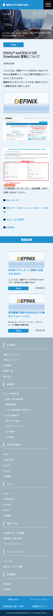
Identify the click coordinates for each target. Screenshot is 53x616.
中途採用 (7, 589)
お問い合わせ (13, 599)
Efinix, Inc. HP (12, 200)
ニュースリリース (15, 551)
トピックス (8, 561)
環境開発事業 (10, 404)
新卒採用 (7, 584)
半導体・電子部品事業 (14, 399)
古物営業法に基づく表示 (13, 606)
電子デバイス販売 (12, 420)
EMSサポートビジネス (14, 426)
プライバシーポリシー (12, 544)
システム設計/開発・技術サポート (18, 410)
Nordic (6, 470)
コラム (10, 484)
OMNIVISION (8, 459)
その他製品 (9, 437)
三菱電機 (7, 476)
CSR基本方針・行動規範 (13, 533)
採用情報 (9, 227)
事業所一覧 (8, 371)
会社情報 (11, 344)
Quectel (6, 465)
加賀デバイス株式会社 (21, 4)
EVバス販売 (10, 431)
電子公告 (7, 376)
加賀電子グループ (39, 606)
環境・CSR (12, 523)
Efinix (5, 454)
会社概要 (7, 365)
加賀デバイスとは (11, 354)
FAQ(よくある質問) (14, 219)
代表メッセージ (10, 359)
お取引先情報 (13, 444)
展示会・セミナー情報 (12, 566)
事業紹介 (11, 384)
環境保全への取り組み (12, 538)
